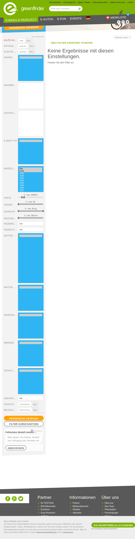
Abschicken (16, 448)
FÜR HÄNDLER (69, 2)
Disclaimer (38, 431)
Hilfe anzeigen (10, 40)
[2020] (30, 176)
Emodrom (45, 509)
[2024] (30, 185)
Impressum (68, 532)
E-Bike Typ (10, 140)
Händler (76, 509)
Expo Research (48, 513)
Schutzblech (10, 404)
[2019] (30, 173)
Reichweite (10, 218)
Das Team (109, 506)
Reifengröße (10, 315)
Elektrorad (10, 51)
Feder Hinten (10, 229)
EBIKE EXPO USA (117, 2)
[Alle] (30, 168)
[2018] (30, 171)
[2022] (30, 180)
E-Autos (46, 19)
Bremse (9, 342)
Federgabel (10, 223)
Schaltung (10, 370)
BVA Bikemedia (48, 506)
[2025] (30, 187)
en (88, 18)
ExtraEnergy (10, 46)
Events (76, 18)
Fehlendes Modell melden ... (21, 432)
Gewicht (9, 211)
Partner (76, 503)
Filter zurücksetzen (23, 424)
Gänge (8, 204)
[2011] (30, 190)
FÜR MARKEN (55, 2)
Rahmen (9, 85)
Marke (8, 57)
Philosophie (110, 509)
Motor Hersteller (10, 235)
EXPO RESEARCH (100, 2)
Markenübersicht (80, 506)
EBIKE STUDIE (84, 2)
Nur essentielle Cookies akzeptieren (104, 528)
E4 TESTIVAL (47, 503)
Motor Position (10, 287)
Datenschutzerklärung (47, 532)
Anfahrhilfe (10, 398)
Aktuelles (77, 513)
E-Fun (61, 19)
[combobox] (122, 37)
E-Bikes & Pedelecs (21, 20)
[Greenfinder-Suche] (79, 8)
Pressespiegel (111, 513)
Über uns (109, 503)
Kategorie (10, 113)
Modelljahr (10, 168)
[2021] (30, 178)
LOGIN (130, 2)
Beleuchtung (10, 410)
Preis (7, 198)
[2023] (30, 183)
